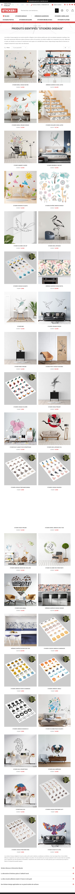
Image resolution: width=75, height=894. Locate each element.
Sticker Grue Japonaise (54, 245)
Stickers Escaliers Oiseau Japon (54, 125)
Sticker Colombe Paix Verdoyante (54, 568)
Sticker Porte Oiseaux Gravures (54, 366)
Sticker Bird (20, 326)
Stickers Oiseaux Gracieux (54, 487)
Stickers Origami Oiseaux (54, 326)
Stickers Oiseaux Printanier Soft (54, 809)
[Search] (57, 10)
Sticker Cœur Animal (20, 608)
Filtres (8, 47)
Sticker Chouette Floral (54, 849)
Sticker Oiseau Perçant (54, 407)
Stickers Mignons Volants (20, 205)
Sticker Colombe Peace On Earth (54, 729)
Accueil (35, 25)
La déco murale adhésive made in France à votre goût (16, 879)
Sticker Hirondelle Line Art (54, 165)
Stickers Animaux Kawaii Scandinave (20, 688)
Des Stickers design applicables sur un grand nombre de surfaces (20, 884)
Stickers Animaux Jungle (54, 688)
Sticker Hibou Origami (20, 366)
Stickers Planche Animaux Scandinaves (54, 648)
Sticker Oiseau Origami (20, 527)
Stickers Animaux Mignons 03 (20, 729)
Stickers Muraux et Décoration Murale (12, 868)
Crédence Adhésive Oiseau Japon (54, 84)
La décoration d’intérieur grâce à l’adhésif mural (15, 873)
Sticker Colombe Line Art (20, 245)
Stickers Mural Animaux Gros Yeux (54, 527)
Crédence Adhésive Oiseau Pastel (54, 286)
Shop (39, 25)
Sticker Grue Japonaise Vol (54, 447)
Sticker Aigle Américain (54, 769)
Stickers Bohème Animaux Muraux (54, 205)
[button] (62, 10)
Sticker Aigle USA (20, 809)
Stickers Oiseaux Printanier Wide (20, 849)
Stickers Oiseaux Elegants (20, 286)
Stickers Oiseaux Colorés (20, 407)
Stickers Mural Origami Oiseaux (20, 125)
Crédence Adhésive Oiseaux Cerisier (54, 608)
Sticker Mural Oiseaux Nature (20, 84)
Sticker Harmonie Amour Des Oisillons (20, 568)
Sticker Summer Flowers (20, 165)
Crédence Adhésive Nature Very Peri (20, 648)
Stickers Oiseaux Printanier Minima (20, 487)
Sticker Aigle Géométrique (20, 769)
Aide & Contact (57, 4)
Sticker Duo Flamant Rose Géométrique (20, 447)
